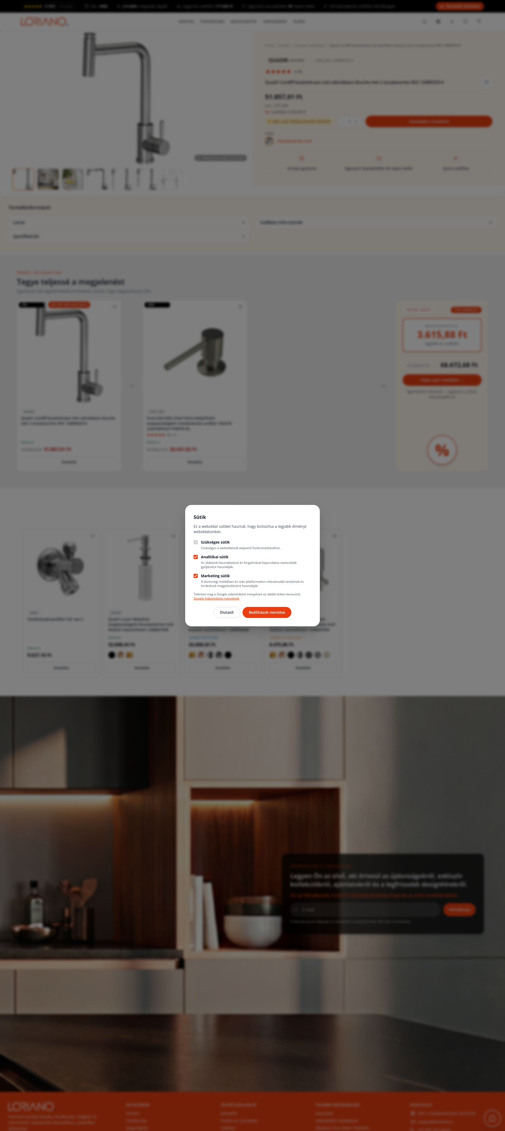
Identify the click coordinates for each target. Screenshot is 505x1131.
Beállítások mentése (267, 612)
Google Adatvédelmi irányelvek (216, 598)
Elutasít (227, 612)
